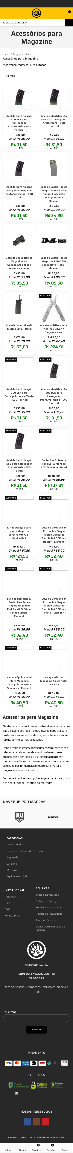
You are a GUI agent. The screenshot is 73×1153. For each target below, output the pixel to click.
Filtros (10, 75)
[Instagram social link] (36, 1121)
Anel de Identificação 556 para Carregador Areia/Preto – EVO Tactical (54, 121)
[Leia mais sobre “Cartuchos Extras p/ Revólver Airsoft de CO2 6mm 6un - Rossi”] (50, 452)
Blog (7, 903)
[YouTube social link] (45, 1121)
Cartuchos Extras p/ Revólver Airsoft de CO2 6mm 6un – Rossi (54, 463)
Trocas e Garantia (46, 920)
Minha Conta (12, 916)
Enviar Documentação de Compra (50, 928)
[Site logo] (36, 13)
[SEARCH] (69, 22)
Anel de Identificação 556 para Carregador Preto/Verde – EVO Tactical (19, 465)
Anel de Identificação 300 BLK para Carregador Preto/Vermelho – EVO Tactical (54, 396)
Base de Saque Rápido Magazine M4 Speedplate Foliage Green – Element (19, 263)
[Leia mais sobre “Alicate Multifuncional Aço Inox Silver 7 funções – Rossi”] (50, 317)
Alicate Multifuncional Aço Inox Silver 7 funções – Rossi (54, 328)
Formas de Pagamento (49, 907)
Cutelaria (12, 864)
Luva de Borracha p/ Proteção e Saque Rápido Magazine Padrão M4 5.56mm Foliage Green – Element (19, 607)
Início (6, 54)
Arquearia (12, 857)
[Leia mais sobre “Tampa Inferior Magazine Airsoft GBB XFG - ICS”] (50, 669)
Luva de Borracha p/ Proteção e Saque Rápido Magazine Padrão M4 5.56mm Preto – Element (54, 606)
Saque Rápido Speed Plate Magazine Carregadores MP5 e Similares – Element (19, 682)
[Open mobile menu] (4, 13)
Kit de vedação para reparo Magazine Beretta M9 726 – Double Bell (19, 533)
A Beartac (10, 897)
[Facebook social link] (27, 1121)
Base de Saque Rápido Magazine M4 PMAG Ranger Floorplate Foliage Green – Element (53, 194)
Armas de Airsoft (16, 844)
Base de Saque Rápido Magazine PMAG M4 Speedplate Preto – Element (53, 263)
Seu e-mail (9, 1012)
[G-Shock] (53, 817)
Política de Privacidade (49, 914)
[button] (16, 108)
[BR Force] (19, 817)
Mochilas (12, 870)
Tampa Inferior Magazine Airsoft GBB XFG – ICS (53, 680)
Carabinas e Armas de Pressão (25, 851)
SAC (7, 909)
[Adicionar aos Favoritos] (22, 108)
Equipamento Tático (18, 876)
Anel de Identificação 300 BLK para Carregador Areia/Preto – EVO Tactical (19, 394)
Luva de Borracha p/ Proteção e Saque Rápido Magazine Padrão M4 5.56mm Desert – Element (54, 535)
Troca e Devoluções (47, 895)
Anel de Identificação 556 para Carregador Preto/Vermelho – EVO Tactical (19, 192)
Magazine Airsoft (24, 54)
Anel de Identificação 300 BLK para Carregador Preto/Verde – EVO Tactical (19, 123)
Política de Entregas (47, 901)
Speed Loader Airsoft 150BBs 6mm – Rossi (19, 327)
